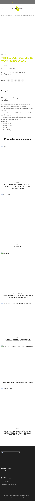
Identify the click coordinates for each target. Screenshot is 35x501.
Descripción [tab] (5, 91)
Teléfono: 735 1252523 (8, 485)
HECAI (17, 429)
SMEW (17, 182)
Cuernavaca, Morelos (7, 479)
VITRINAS (17, 15)
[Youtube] (5, 470)
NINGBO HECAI (17, 293)
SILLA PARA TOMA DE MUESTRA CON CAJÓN (18, 382)
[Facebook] (2, 470)
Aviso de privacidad (25, 498)
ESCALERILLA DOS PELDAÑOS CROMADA (17, 340)
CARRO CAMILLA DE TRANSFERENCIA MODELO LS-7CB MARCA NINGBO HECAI (17, 297)
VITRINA (8, 75)
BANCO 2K (17, 247)
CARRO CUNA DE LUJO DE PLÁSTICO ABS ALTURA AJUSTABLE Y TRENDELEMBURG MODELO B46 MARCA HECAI (17, 433)
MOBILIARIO (9, 15)
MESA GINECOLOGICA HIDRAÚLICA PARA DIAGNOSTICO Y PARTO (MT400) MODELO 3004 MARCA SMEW (17, 187)
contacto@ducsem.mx (7, 482)
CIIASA (3, 54)
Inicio (2, 15)
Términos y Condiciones (11, 498)
